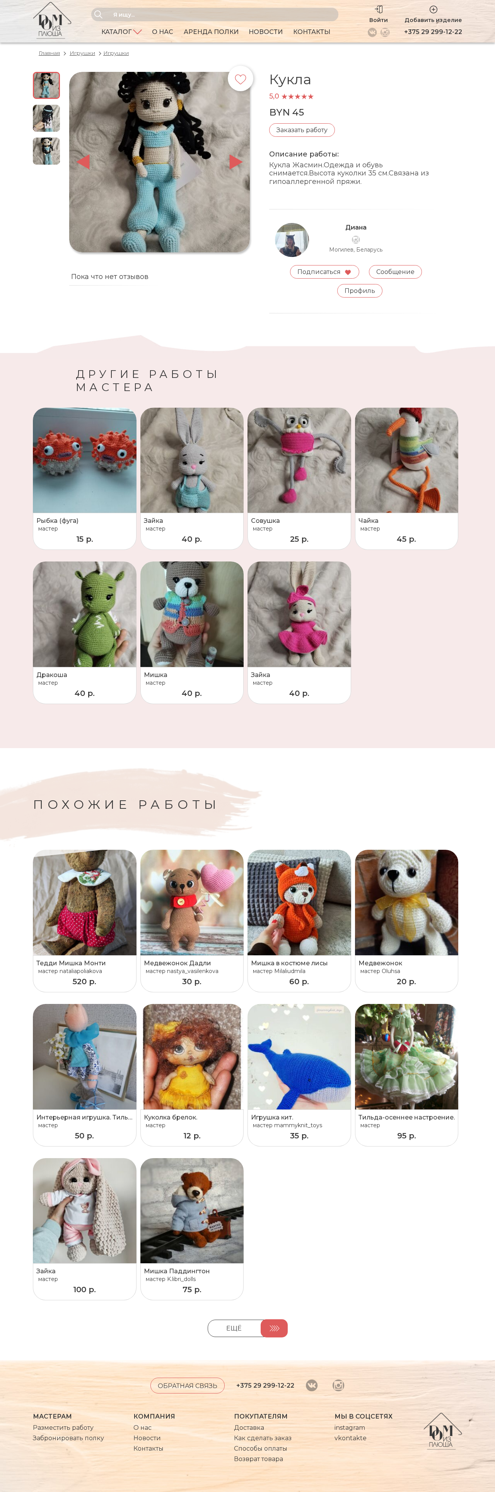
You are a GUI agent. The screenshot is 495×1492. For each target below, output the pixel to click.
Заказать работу (302, 130)
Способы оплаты (260, 1448)
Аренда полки (211, 32)
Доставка (249, 1427)
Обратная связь (187, 1386)
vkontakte (351, 1438)
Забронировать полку (68, 1438)
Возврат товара (258, 1459)
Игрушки (82, 52)
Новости (266, 32)
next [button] (236, 162)
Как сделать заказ (263, 1438)
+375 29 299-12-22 (433, 32)
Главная (49, 52)
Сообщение (395, 272)
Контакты (311, 32)
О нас (162, 32)
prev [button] (83, 162)
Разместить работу (63, 1427)
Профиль (360, 290)
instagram (350, 1427)
